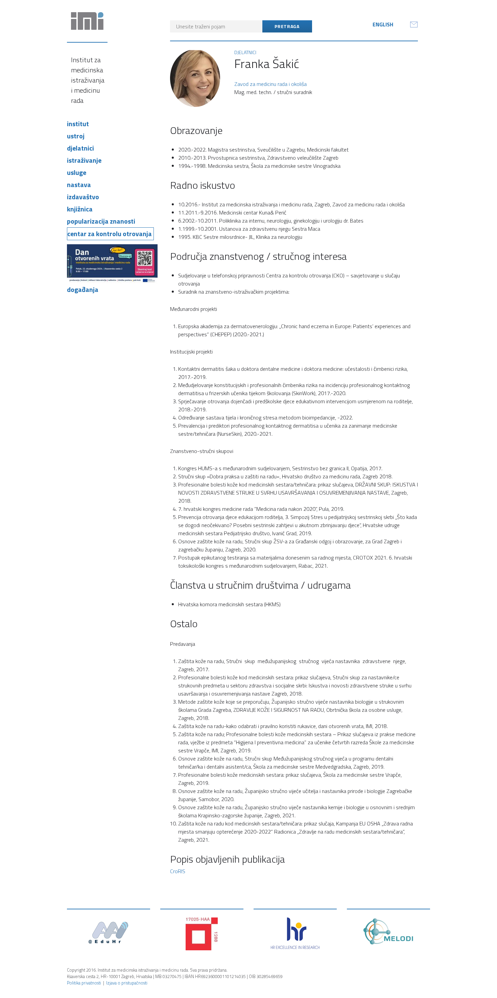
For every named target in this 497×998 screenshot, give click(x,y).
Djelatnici (80, 148)
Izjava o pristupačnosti (126, 982)
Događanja (82, 289)
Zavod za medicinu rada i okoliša (270, 84)
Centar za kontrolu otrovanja (109, 233)
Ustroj (76, 136)
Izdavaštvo (83, 196)
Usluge (76, 172)
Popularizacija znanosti (101, 221)
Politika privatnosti (84, 982)
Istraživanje (84, 160)
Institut (78, 123)
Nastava (79, 184)
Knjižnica (80, 209)
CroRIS (177, 871)
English (383, 24)
